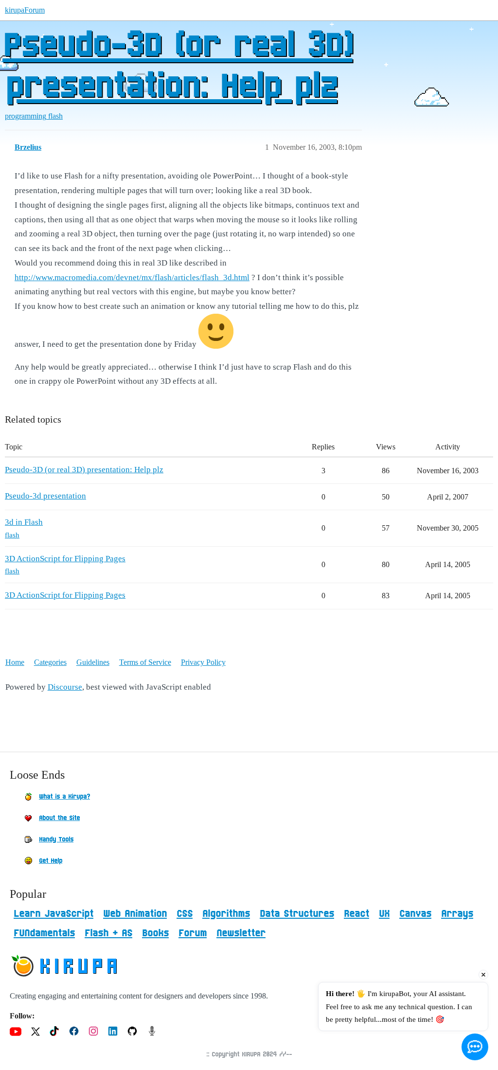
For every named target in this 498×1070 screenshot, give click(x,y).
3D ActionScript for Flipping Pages (65, 558)
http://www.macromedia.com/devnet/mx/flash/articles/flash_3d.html (132, 277)
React (356, 914)
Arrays (457, 914)
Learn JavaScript (53, 914)
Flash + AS (108, 933)
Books (155, 933)
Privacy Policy (203, 662)
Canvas (415, 914)
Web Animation (135, 914)
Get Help (50, 861)
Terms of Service (145, 662)
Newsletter (241, 933)
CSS (185, 914)
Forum (192, 933)
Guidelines (92, 662)
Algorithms (226, 914)
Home (14, 662)
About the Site (59, 818)
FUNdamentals (44, 933)
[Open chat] (475, 1047)
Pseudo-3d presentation (45, 495)
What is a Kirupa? (64, 797)
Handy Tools (56, 839)
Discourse (65, 687)
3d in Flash (24, 522)
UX (384, 914)
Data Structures (297, 914)
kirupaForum (25, 10)
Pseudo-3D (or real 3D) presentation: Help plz (177, 66)
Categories (50, 662)
